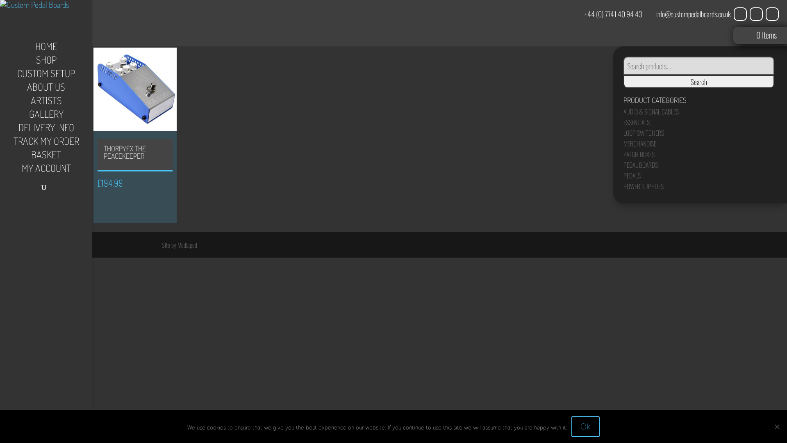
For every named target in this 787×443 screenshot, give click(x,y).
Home (46, 48)
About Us (46, 88)
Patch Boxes (639, 154)
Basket (46, 156)
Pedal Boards (640, 165)
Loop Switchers (643, 133)
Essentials (636, 122)
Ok (585, 427)
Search (699, 81)
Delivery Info (46, 129)
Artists (46, 102)
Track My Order (46, 142)
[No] (777, 426)
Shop (46, 61)
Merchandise (639, 143)
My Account (46, 169)
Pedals (632, 175)
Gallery (46, 115)
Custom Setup (46, 75)
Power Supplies (643, 186)
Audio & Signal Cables (651, 111)
